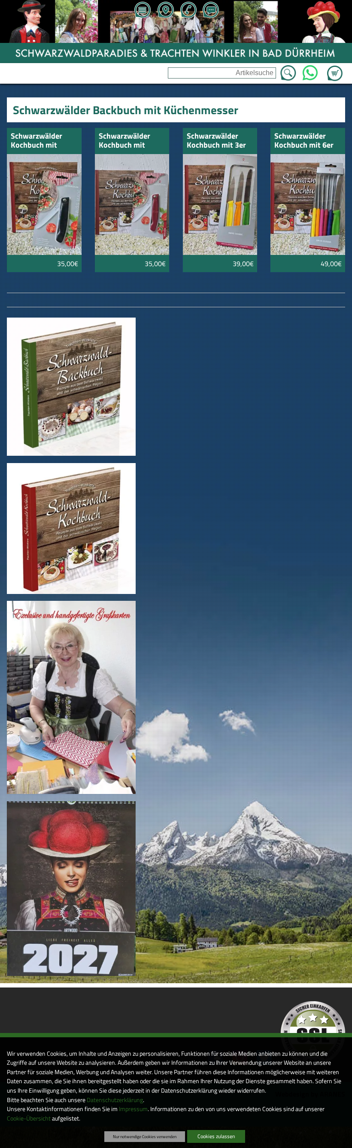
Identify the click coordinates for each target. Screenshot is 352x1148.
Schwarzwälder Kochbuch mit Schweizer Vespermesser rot (129, 141)
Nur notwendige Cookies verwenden (144, 1136)
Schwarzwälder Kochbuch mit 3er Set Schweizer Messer (216, 141)
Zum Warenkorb (335, 68)
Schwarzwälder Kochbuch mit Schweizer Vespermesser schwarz (36, 141)
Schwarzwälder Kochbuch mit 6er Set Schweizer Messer (304, 141)
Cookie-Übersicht (29, 1118)
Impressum (133, 1109)
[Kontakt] (211, 10)
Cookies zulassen (216, 1136)
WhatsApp (309, 70)
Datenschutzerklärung (115, 1100)
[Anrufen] (188, 10)
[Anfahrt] (165, 10)
